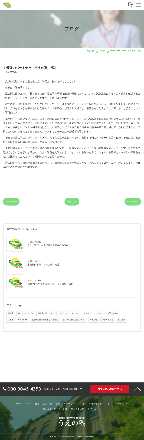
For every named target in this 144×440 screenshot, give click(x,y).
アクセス (99, 313)
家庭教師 (121, 319)
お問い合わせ (113, 313)
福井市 (11, 313)
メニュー (75, 313)
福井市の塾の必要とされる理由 (44, 319)
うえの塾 (94, 319)
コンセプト (29, 313)
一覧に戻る (72, 201)
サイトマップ (94, 409)
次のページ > (132, 201)
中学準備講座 (107, 319)
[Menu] (138, 5)
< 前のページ (11, 201)
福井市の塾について (46, 313)
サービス (63, 313)
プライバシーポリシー (17, 319)
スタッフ (87, 313)
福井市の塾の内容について (74, 319)
